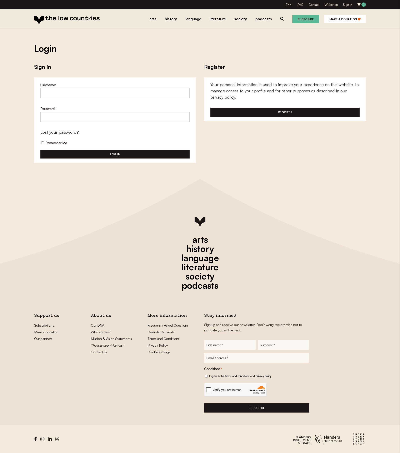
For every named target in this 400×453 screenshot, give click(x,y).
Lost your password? (59, 132)
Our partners (43, 339)
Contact (314, 5)
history (200, 248)
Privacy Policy (158, 345)
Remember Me (56, 143)
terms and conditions (237, 376)
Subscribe (306, 19)
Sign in (347, 5)
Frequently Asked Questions (168, 325)
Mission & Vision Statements (111, 339)
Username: (48, 85)
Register (285, 112)
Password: (47, 109)
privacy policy (222, 97)
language (200, 257)
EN (288, 5)
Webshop (331, 5)
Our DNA (97, 325)
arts (200, 239)
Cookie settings (159, 352)
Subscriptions (44, 325)
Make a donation (343, 19)
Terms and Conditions (164, 339)
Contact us (99, 352)
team (108, 345)
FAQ (301, 5)
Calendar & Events (161, 332)
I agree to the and (240, 376)
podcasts (200, 285)
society (200, 276)
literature (200, 267)
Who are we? (101, 332)
